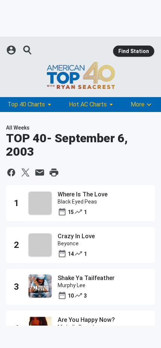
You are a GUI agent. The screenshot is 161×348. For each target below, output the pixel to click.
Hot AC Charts (88, 104)
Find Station (133, 51)
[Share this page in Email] (39, 172)
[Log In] (12, 50)
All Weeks (18, 128)
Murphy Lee (71, 285)
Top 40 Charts (26, 104)
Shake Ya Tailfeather (86, 278)
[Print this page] (54, 172)
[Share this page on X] (25, 172)
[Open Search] (27, 50)
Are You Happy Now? (86, 319)
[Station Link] (80, 75)
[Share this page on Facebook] (11, 172)
